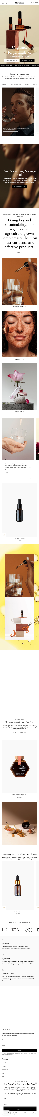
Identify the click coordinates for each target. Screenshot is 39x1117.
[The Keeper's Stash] (19, 766)
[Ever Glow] (18, 885)
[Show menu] (2, 3)
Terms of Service (6, 1054)
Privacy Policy (33, 1112)
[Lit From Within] (19, 510)
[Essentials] (19, 386)
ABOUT (4, 1063)
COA (3, 1077)
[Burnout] (19, 281)
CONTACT (5, 1070)
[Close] (36, 1083)
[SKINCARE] (19, 334)
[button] (7, 3)
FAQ (3, 1073)
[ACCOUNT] (32, 3)
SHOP (4, 1066)
